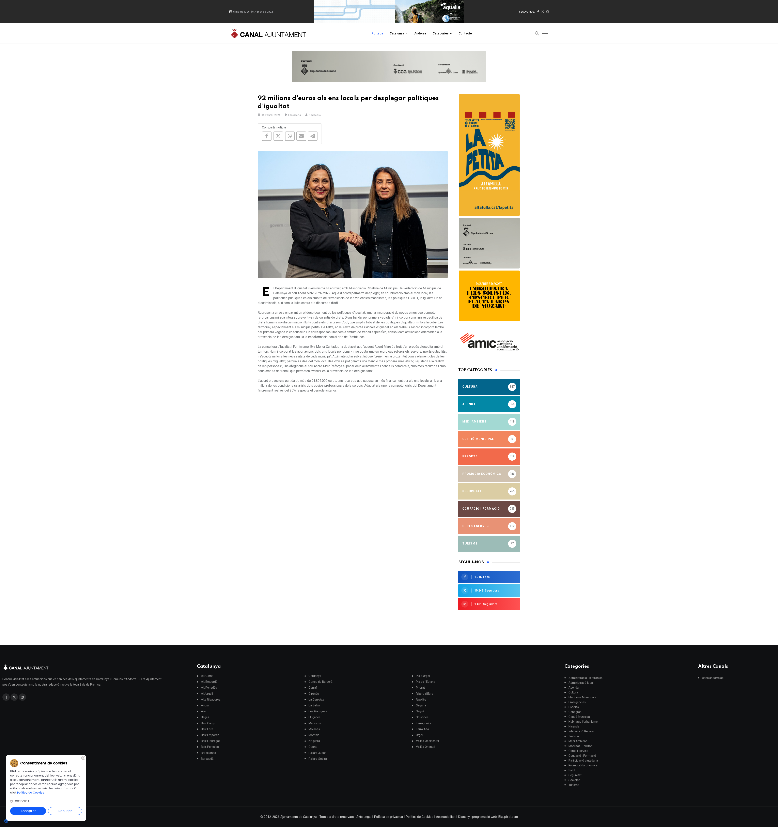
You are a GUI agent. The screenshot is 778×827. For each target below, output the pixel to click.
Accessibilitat (445, 817)
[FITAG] (389, 66)
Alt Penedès (209, 687)
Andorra (420, 33)
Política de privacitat (388, 817)
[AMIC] (489, 341)
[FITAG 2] (489, 243)
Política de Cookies (419, 817)
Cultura (573, 692)
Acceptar (28, 811)
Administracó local (581, 683)
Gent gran (575, 712)
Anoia (205, 705)
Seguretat (575, 775)
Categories (441, 33)
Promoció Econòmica (583, 765)
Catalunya (397, 33)
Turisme (574, 785)
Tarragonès (423, 723)
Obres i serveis (578, 751)
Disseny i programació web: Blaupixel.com (488, 817)
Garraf (313, 687)
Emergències (577, 702)
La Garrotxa (316, 699)
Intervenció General (581, 731)
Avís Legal (363, 817)
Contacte (465, 33)
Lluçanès (315, 717)
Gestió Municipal (579, 717)
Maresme (315, 723)
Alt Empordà (209, 681)
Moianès (314, 729)
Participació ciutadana (583, 760)
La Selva (314, 705)
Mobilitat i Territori (580, 746)
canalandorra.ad (712, 678)
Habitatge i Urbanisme (583, 721)
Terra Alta (422, 729)
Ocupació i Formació (582, 755)
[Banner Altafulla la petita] (489, 155)
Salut (572, 770)
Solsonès (422, 717)
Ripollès (421, 699)
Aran (204, 711)
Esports (574, 707)
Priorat (420, 687)
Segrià (420, 711)
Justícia (574, 736)
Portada (377, 33)
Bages (205, 717)
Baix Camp (208, 723)
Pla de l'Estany (425, 681)
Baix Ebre (207, 729)
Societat (574, 780)
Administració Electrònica (586, 678)
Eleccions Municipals (582, 697)
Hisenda (574, 726)
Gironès (314, 693)
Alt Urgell (207, 693)
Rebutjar (65, 811)
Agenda (574, 687)
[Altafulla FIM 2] (489, 296)
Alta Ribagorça (210, 699)
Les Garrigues (318, 711)
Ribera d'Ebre (424, 693)
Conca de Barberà (320, 681)
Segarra (421, 705)
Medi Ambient (578, 741)
